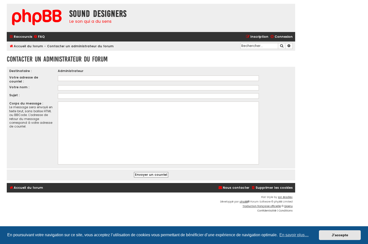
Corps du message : (26, 103)
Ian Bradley (285, 197)
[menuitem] (39, 37)
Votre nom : (19, 87)
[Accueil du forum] (37, 18)
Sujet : (14, 95)
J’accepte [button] (340, 235)
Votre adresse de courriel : (23, 79)
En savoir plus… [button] (294, 235)
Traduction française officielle (262, 206)
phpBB (244, 202)
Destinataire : (20, 71)
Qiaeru (288, 206)
